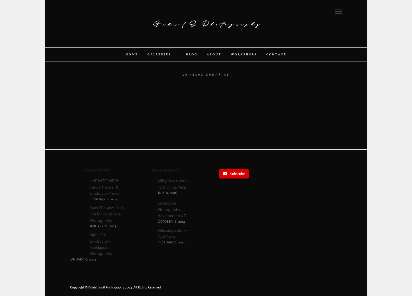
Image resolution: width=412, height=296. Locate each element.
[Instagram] (95, 11)
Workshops (244, 54)
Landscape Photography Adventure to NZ (172, 209)
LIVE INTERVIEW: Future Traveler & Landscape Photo (104, 187)
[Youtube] (87, 11)
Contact (276, 54)
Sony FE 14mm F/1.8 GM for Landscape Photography (107, 214)
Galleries (159, 54)
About (214, 54)
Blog (192, 54)
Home (132, 54)
